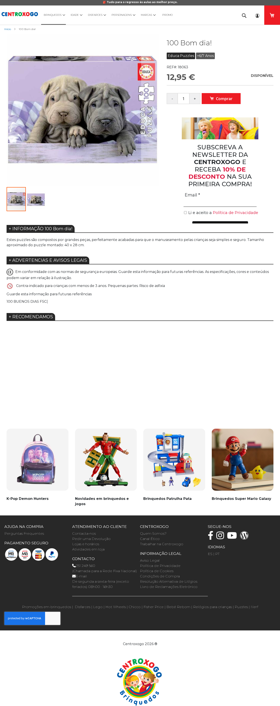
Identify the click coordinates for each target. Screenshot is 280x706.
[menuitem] (53, 15)
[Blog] (245, 537)
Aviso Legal (150, 560)
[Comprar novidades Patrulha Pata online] (174, 462)
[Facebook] (211, 537)
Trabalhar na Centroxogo (161, 544)
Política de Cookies (156, 571)
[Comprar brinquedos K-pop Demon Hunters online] (37, 462)
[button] (150, 110)
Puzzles (241, 607)
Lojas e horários (85, 544)
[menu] (137, 15)
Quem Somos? (153, 533)
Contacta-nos (84, 533)
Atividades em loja (88, 549)
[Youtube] (233, 537)
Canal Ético (150, 539)
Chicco (135, 607)
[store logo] (19, 13)
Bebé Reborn (178, 607)
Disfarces (82, 607)
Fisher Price (154, 607)
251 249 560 (85, 566)
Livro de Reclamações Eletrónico (169, 587)
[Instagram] (221, 537)
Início (7, 29)
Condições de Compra (160, 576)
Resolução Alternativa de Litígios (168, 581)
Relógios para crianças (212, 607)
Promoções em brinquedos (46, 607)
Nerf (254, 607)
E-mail (81, 576)
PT (217, 554)
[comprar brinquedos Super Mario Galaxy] (243, 462)
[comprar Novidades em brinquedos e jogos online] (106, 462)
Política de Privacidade (160, 566)
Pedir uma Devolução (91, 539)
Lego (98, 607)
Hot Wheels (115, 607)
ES (210, 554)
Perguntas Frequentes (24, 533)
